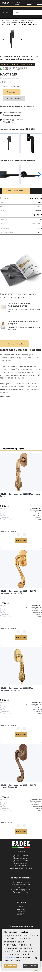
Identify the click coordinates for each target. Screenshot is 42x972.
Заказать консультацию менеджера (17, 106)
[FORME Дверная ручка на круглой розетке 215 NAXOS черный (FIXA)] (30, 174)
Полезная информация (21, 890)
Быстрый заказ (14, 99)
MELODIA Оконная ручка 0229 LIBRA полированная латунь (16, 689)
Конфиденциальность (21, 885)
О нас (20, 906)
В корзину (21, 540)
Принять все (10, 966)
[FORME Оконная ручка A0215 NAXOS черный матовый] (9, 143)
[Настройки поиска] (39, 12)
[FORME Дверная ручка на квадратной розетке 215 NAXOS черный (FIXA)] (9, 174)
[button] (39, 143)
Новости (21, 911)
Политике (9, 957)
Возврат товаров (20, 892)
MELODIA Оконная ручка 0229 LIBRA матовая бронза (20, 495)
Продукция (20, 909)
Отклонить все (30, 966)
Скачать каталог (14, 343)
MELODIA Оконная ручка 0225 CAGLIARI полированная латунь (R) (18, 592)
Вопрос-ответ (20, 887)
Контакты (20, 914)
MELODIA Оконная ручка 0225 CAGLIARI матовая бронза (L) (18, 786)
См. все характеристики (10, 78)
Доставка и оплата (20, 882)
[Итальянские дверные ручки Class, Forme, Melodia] (6, 3)
